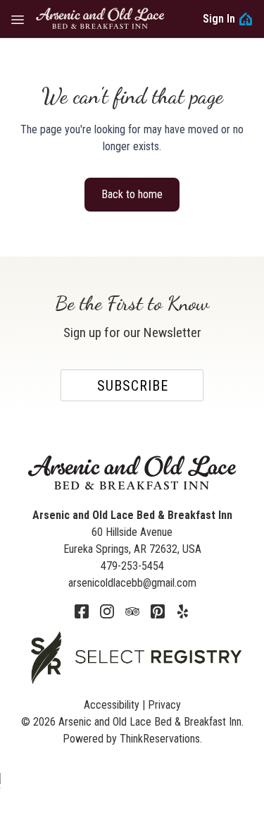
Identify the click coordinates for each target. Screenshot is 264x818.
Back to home (132, 194)
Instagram (107, 611)
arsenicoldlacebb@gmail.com (132, 583)
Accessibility (111, 705)
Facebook (82, 611)
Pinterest (158, 611)
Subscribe (132, 385)
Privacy (164, 705)
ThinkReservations (160, 738)
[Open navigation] (17, 19)
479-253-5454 (132, 566)
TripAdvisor (132, 611)
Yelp (183, 611)
